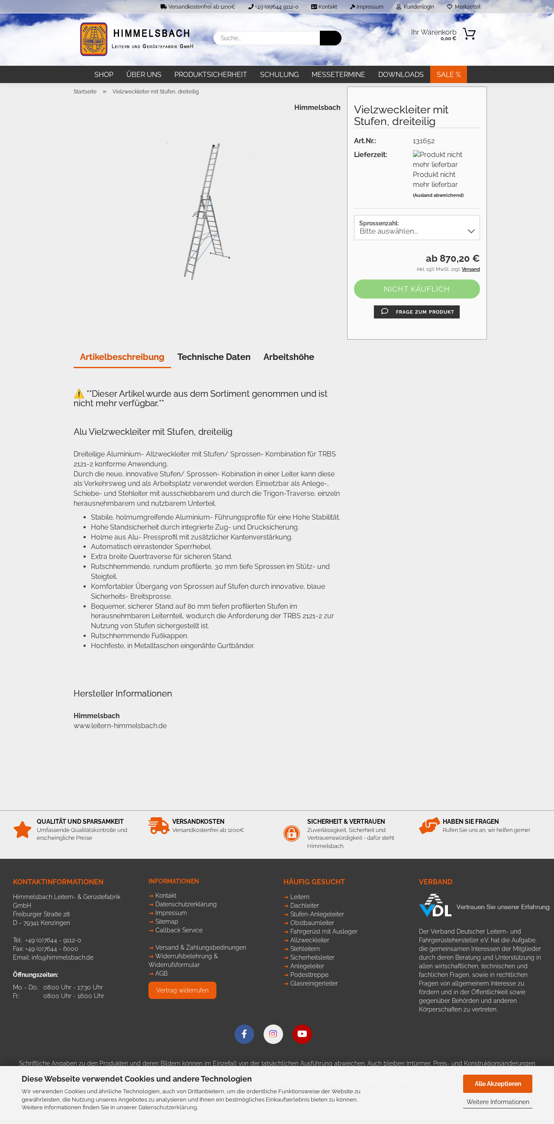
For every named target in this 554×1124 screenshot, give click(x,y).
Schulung (279, 75)
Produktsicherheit (210, 75)
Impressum (369, 7)
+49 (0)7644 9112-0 (276, 7)
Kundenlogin (417, 7)
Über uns (143, 75)
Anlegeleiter (307, 966)
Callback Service (179, 930)
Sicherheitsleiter (312, 957)
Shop (103, 75)
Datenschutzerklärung (167, 1107)
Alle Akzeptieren (498, 1083)
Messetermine (338, 75)
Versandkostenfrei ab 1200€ (201, 7)
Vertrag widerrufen (182, 990)
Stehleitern (305, 948)
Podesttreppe (309, 974)
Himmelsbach (317, 107)
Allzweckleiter (309, 940)
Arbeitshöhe (289, 357)
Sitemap (166, 921)
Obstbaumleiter (312, 922)
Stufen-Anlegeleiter (317, 914)
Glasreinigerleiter (314, 983)
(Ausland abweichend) (438, 195)
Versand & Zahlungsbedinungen (200, 947)
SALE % (449, 75)
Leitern (299, 896)
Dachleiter (304, 905)
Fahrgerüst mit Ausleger (324, 931)
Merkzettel (466, 7)
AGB (161, 973)
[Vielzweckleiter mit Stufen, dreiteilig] (207, 210)
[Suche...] (330, 38)
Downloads (401, 75)
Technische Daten (214, 357)
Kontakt (327, 7)
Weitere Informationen (498, 1101)
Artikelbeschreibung (122, 357)
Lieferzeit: (370, 155)
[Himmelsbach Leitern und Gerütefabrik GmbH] (137, 39)
